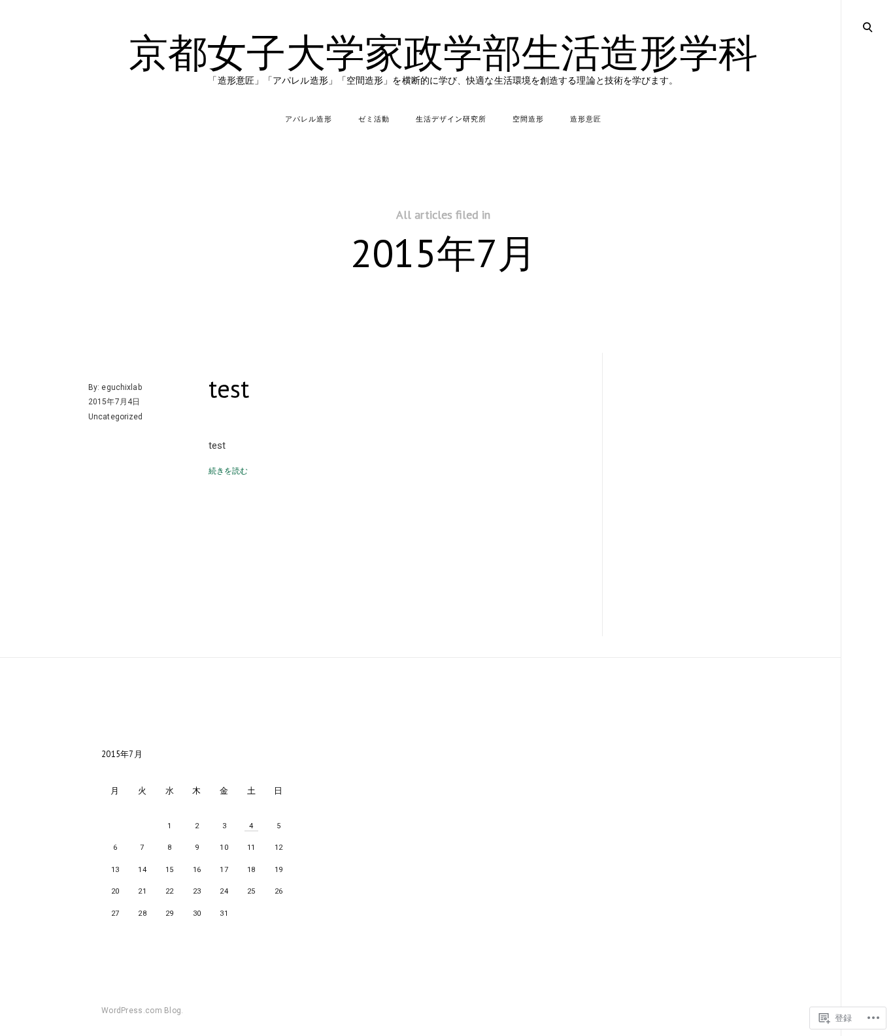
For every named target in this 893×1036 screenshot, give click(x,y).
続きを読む (228, 471)
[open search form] (867, 27)
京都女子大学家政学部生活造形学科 (443, 52)
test (229, 388)
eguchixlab (121, 387)
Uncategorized (115, 416)
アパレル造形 (308, 119)
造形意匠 (585, 119)
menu (867, 26)
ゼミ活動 (374, 119)
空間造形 (528, 119)
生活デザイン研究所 (451, 119)
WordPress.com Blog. (142, 1010)
